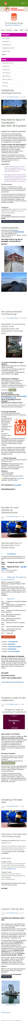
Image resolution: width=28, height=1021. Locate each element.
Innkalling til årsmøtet (8, 637)
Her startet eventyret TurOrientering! (11, 312)
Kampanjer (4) (6, 45)
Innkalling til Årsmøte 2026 (11, 801)
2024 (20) (5, 83)
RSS (5, 54)
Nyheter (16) (6, 51)
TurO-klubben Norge (12, 97)
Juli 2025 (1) (5, 66)
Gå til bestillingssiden (8, 763)
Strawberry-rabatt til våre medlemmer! (13, 699)
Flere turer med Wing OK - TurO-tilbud (13, 221)
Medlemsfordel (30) (8, 48)
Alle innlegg (5, 38)
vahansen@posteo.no (9, 869)
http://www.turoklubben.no (13, 25)
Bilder (21, 30)
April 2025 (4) (6, 73)
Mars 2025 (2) (6, 76)
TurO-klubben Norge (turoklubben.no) (12, 682)
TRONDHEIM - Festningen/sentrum (11, 91)
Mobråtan (12, 390)
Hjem (2, 30)
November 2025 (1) (8, 63)
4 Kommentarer (6, 1012)
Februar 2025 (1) (7, 79)
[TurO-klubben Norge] (14, 9)
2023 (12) (5, 86)
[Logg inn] (22, 3)
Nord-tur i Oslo (6, 976)
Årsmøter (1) (6, 41)
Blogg (16, 30)
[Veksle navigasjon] (25, 3)
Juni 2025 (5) (6, 69)
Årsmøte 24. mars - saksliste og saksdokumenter (10, 510)
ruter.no (19, 478)
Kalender (9, 30)
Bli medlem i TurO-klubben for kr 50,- (14, 397)
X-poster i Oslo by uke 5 (12, 908)
